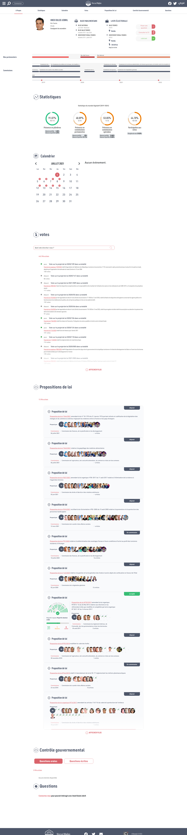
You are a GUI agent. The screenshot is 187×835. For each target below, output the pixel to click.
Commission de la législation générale (73, 585)
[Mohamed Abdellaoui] (121, 649)
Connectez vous (45, 796)
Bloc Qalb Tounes (84, 30)
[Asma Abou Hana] (74, 649)
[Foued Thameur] (86, 424)
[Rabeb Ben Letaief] (112, 517)
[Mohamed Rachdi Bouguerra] (93, 711)
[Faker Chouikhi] (86, 486)
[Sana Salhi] (86, 679)
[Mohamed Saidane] (80, 679)
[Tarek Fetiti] (108, 649)
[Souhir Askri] (121, 517)
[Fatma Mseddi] (96, 649)
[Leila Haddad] (115, 517)
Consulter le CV (144, 32)
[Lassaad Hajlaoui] (99, 454)
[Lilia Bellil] (90, 486)
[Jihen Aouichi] (81, 711)
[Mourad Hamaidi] (56, 711)
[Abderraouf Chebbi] (112, 649)
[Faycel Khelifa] (99, 649)
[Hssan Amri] (62, 711)
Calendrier (65, 10)
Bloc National (83, 25)
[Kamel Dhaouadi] (81, 617)
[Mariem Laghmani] (74, 579)
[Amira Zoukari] (106, 617)
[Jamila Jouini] (71, 454)
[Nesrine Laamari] (83, 486)
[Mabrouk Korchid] (93, 517)
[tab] (57, 174)
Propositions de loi (110, 10)
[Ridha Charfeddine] (68, 579)
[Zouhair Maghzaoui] (64, 549)
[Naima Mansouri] (105, 517)
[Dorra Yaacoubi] (105, 649)
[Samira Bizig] (86, 579)
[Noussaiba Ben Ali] (96, 486)
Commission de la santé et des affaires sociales (76, 524)
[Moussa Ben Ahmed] (102, 517)
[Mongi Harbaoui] (86, 649)
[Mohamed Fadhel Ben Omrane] (80, 649)
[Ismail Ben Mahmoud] (118, 711)
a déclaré (144, 38)
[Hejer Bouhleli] (124, 517)
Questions (168, 10)
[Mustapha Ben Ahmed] (77, 486)
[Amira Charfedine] (77, 579)
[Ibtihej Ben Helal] (71, 517)
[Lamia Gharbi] (115, 649)
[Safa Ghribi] (83, 579)
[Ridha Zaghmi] (99, 486)
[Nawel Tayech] (96, 617)
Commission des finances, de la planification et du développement (82, 431)
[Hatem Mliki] (71, 579)
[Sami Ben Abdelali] (118, 517)
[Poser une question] (137, 26)
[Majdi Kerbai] (99, 549)
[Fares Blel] (102, 486)
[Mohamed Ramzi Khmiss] (99, 617)
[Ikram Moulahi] (90, 711)
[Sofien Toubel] (68, 486)
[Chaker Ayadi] (77, 649)
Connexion (18, 3)
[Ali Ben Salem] (71, 711)
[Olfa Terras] (86, 549)
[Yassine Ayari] (77, 424)
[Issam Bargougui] (90, 424)
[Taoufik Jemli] (103, 617)
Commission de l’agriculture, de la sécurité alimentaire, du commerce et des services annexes (90, 460)
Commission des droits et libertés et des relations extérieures (80, 492)
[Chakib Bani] (90, 617)
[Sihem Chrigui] (93, 549)
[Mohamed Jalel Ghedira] (106, 711)
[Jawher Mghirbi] (93, 424)
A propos (18, 10)
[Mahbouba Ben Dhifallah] (64, 424)
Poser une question (144, 27)
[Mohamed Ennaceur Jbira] (71, 679)
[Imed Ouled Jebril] (74, 424)
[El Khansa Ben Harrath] (83, 649)
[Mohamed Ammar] (96, 424)
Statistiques (41, 10)
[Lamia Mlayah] (64, 649)
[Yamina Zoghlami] (71, 424)
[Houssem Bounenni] (93, 649)
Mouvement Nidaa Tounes (87, 35)
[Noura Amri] (118, 649)
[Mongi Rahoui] (64, 517)
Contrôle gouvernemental (141, 10)
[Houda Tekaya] (74, 679)
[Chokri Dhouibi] (77, 549)
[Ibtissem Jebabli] (131, 711)
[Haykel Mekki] (86, 517)
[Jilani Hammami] (59, 711)
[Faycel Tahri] (80, 424)
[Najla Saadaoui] (68, 649)
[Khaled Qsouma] (90, 579)
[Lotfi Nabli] (109, 711)
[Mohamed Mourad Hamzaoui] (99, 517)
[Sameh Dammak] (74, 486)
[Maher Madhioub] (68, 424)
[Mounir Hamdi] (65, 711)
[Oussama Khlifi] (108, 517)
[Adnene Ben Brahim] (83, 424)
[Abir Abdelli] (122, 711)
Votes (86, 10)
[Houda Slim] (93, 679)
